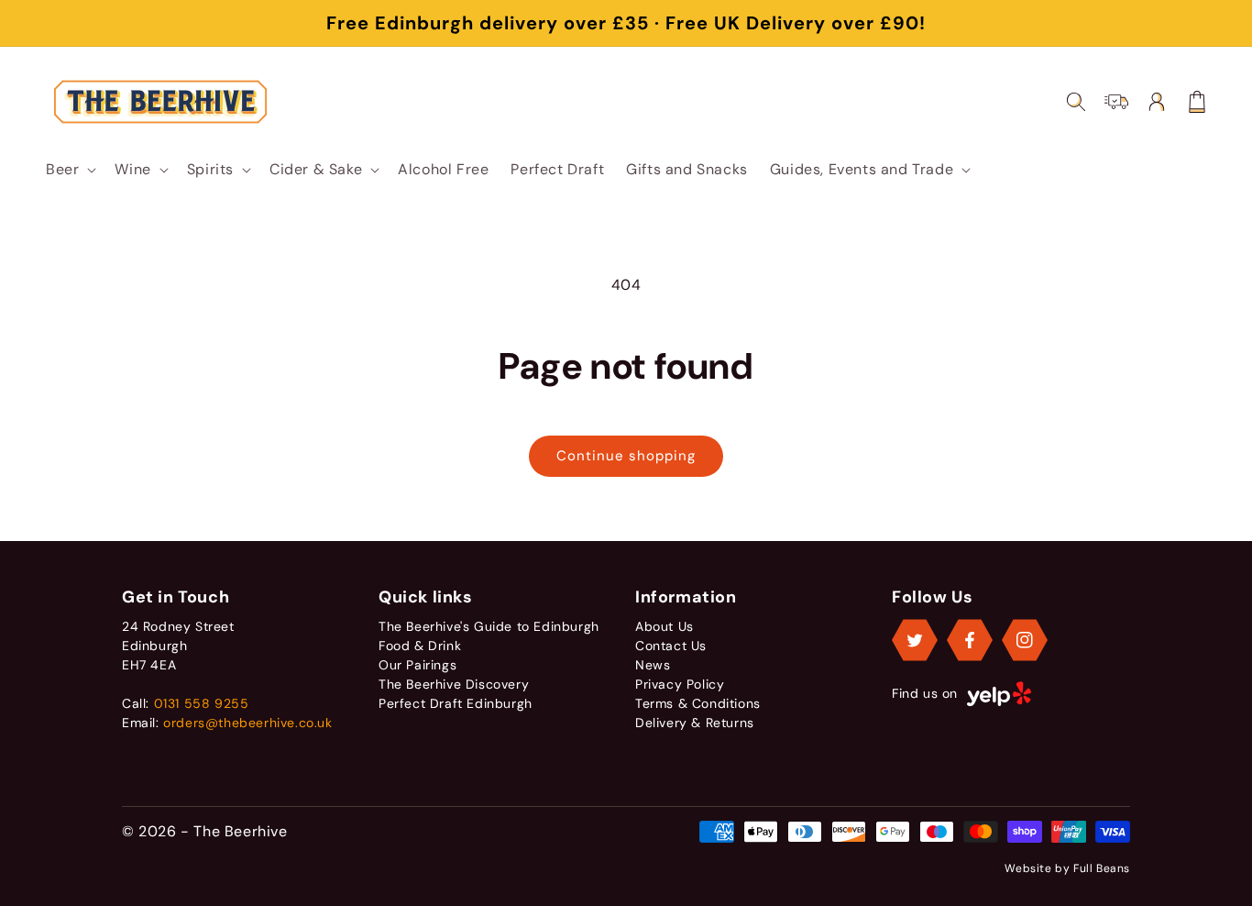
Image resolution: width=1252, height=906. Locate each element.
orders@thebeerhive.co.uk (247, 722)
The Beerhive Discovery (454, 684)
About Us (664, 626)
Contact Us (671, 645)
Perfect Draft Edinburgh (456, 703)
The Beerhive (240, 831)
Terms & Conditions (698, 703)
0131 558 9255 (201, 703)
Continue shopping (626, 456)
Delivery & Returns (694, 722)
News (652, 665)
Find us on (925, 693)
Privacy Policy (679, 684)
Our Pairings (417, 665)
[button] (69, 170)
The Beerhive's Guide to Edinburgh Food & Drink (489, 636)
